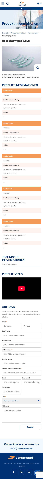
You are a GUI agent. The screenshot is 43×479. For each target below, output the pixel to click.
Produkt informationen (18, 33)
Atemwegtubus (33, 33)
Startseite (5, 33)
